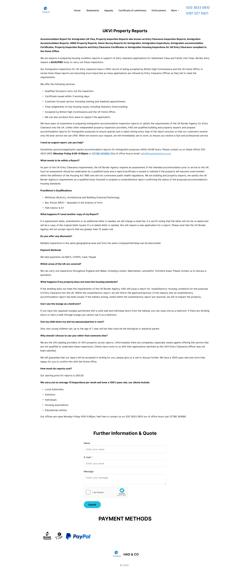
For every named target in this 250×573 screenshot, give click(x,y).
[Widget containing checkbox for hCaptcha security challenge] (105, 492)
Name (87, 443)
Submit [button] (92, 504)
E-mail (87, 457)
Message (88, 471)
